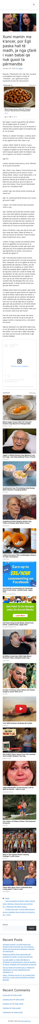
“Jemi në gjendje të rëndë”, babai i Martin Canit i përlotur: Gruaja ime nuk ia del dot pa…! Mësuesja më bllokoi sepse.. (19, 904)
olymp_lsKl (6, 995)
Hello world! (17, 995)
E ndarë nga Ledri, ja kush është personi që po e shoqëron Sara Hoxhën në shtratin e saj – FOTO (19, 912)
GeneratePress (26, 1021)
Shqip (7, 898)
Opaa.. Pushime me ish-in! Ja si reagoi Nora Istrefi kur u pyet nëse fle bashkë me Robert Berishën (19, 977)
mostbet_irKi (7, 1004)
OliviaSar (6, 1008)
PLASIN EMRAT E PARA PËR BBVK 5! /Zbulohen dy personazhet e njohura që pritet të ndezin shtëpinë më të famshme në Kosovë (19, 962)
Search (5, 925)
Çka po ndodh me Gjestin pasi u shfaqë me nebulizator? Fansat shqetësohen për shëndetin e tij (18, 970)
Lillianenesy (7, 1012)
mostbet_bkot (8, 999)
